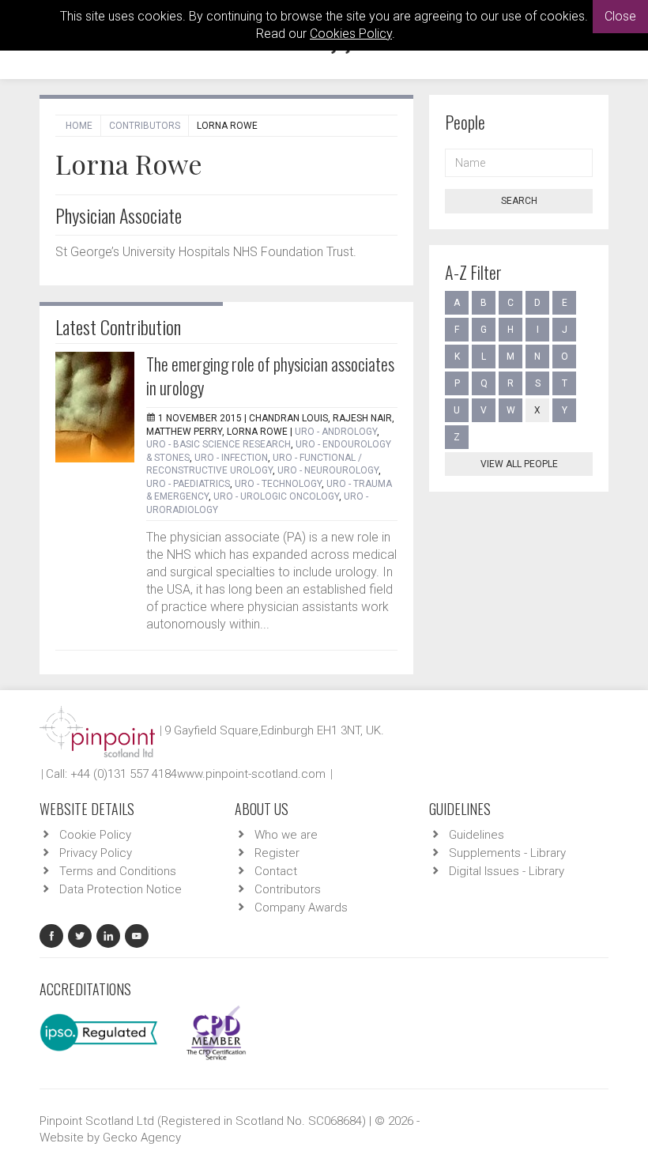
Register (277, 853)
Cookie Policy (95, 835)
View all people (519, 464)
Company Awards (301, 907)
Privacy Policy (95, 853)
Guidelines (476, 835)
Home (79, 125)
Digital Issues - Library (506, 871)
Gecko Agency (142, 1137)
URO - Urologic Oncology (276, 496)
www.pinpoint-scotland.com (251, 774)
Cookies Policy (351, 33)
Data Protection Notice (120, 889)
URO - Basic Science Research (218, 444)
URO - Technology (278, 483)
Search (519, 200)
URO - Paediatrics (188, 483)
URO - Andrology (336, 431)
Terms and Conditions (117, 871)
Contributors (144, 125)
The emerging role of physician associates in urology (270, 375)
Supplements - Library (507, 853)
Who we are (286, 835)
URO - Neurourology (328, 470)
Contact (275, 871)
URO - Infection (231, 457)
